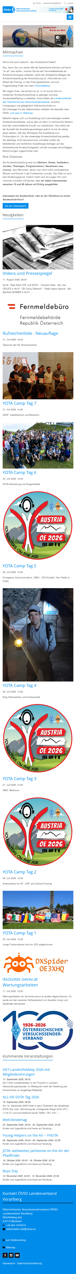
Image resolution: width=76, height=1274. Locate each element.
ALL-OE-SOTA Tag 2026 (21, 1097)
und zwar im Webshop (21, 113)
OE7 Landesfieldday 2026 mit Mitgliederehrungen (26, 1072)
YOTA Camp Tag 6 (19, 472)
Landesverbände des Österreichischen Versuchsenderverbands (37, 100)
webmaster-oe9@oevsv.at (21, 1229)
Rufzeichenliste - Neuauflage (30, 333)
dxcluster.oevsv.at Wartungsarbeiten (20, 982)
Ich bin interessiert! (15, 206)
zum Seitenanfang (15, 1240)
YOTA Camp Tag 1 (19, 933)
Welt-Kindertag (15, 1119)
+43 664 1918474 (16, 1225)
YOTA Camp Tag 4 (19, 685)
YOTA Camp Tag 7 (19, 403)
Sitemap (10, 1247)
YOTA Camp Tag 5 (19, 566)
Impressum (9, 1263)
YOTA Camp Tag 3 (19, 778)
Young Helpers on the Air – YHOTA (30, 1135)
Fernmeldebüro (42, 85)
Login (70, 3)
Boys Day (10, 1171)
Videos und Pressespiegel (27, 273)
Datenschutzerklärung (29, 1263)
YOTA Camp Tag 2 (19, 872)
